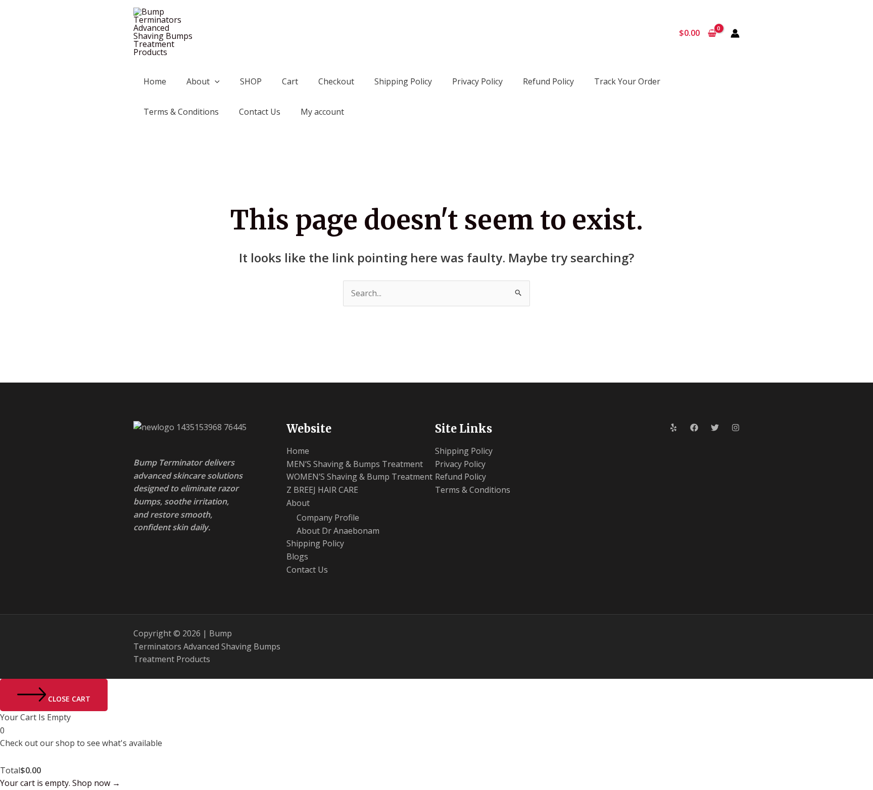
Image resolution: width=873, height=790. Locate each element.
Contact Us (259, 111)
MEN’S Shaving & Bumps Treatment (354, 464)
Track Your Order (627, 81)
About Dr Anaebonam (338, 530)
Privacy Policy (477, 81)
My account (322, 111)
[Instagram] (736, 428)
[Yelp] (673, 428)
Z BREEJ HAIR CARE (322, 489)
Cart (290, 81)
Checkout (336, 81)
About (198, 81)
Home (154, 81)
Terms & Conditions (181, 111)
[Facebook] (694, 428)
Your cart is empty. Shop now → (60, 782)
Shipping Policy (403, 81)
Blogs (297, 556)
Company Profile (328, 517)
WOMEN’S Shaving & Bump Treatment (359, 476)
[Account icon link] (735, 33)
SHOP (251, 81)
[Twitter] (715, 428)
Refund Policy (548, 81)
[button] (215, 81)
